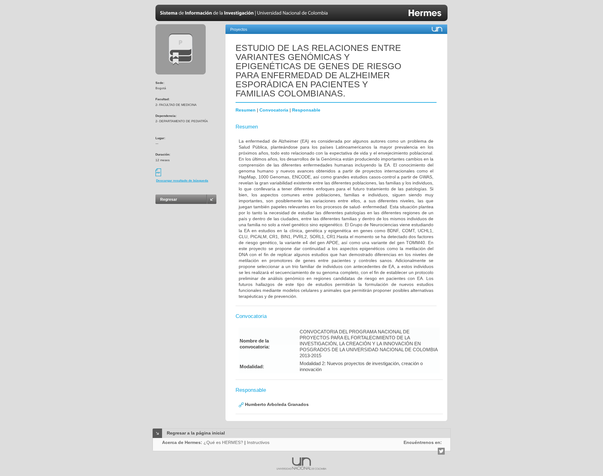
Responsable (306, 109)
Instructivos (258, 442)
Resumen (246, 109)
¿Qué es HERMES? (223, 442)
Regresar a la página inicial (196, 432)
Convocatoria (273, 109)
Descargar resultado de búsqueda (182, 180)
